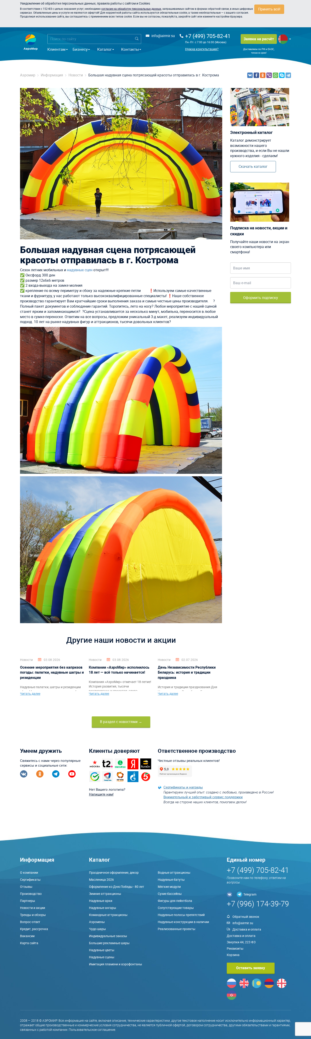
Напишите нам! (101, 794)
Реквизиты (235, 948)
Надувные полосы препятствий (181, 915)
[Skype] (282, 75)
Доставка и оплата (246, 929)
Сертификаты (30, 879)
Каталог (104, 49)
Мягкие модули (169, 886)
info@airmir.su (163, 35)
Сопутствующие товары (176, 908)
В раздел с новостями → (121, 721)
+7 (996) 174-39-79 (258, 903)
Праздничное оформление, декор (114, 872)
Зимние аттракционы (105, 893)
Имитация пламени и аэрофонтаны (115, 964)
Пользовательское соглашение (92, 1029)
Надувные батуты (171, 879)
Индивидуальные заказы (108, 936)
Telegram (249, 894)
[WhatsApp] (275, 75)
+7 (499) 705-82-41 (207, 36)
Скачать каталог (253, 166)
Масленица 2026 (101, 879)
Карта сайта (29, 943)
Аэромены (97, 922)
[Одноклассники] (262, 75)
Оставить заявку (250, 967)
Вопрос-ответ (30, 922)
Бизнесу (80, 49)
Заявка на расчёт (259, 38)
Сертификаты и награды (183, 787)
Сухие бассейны (170, 893)
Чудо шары (97, 929)
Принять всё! (269, 9)
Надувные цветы (101, 950)
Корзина (233, 955)
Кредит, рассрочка (34, 929)
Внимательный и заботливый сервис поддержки (203, 797)
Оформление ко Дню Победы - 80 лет (116, 886)
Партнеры (27, 900)
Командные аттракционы (108, 915)
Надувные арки (100, 900)
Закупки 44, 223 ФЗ (241, 942)
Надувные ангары (102, 908)
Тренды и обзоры (33, 915)
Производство (31, 893)
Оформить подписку (260, 297)
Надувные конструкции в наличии (183, 922)
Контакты (130, 49)
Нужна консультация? (202, 49)
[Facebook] (256, 75)
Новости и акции (32, 908)
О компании (29, 872)
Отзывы (26, 886)
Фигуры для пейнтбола (175, 900)
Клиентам (56, 49)
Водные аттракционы (174, 872)
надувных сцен (79, 269)
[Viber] (269, 75)
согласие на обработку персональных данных (131, 8)
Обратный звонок (245, 916)
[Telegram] (288, 75)
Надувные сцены (101, 957)
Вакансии (27, 936)
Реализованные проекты (176, 929)
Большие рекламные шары (109, 943)
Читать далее (30, 693)
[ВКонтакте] (250, 75)
